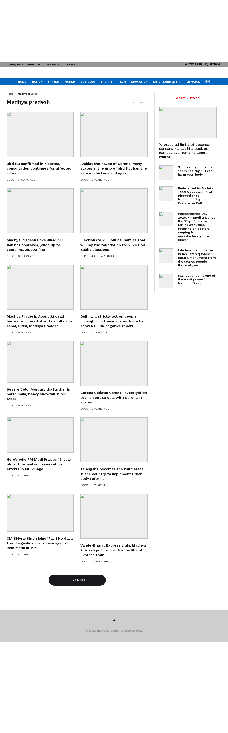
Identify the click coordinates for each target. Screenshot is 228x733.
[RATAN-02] (166, 255)
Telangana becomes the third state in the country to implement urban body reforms (112, 474)
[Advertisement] (114, 31)
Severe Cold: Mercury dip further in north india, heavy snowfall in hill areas (38, 394)
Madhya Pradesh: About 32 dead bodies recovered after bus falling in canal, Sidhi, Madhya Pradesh (39, 321)
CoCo (10, 179)
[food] (166, 172)
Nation (37, 81)
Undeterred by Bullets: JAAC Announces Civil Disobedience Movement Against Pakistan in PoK (196, 195)
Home (22, 81)
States (53, 81)
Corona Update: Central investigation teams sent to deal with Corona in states (113, 397)
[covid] (113, 287)
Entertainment (165, 81)
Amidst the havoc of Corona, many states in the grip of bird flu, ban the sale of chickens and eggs (113, 168)
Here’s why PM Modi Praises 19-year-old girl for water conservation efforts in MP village (40, 464)
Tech (122, 81)
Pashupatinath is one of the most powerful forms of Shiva (196, 279)
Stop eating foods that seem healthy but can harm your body (196, 170)
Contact (69, 64)
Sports (106, 81)
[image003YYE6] (113, 363)
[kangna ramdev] (188, 122)
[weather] (40, 362)
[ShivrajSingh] (40, 210)
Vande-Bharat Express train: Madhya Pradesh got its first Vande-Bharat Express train (113, 550)
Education (139, 81)
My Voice (193, 81)
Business (87, 81)
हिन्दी (207, 81)
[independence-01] (166, 219)
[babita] (40, 435)
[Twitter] (114, 620)
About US (34, 64)
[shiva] (166, 281)
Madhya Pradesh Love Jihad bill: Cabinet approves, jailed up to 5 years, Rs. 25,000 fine (35, 245)
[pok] (166, 193)
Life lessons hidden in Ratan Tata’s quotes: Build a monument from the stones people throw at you (197, 257)
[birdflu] (113, 134)
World (69, 81)
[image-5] (113, 210)
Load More (77, 580)
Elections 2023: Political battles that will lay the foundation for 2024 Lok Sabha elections (113, 245)
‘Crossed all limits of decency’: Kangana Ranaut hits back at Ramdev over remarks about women (185, 151)
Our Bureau (88, 256)
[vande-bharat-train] (113, 516)
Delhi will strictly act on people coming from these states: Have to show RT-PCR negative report (111, 321)
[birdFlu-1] (40, 134)
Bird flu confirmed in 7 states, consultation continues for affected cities (39, 168)
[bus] (40, 287)
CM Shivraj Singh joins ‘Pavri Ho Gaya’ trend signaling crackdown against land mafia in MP (40, 543)
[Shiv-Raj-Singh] (40, 512)
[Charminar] (113, 439)
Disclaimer (52, 64)
